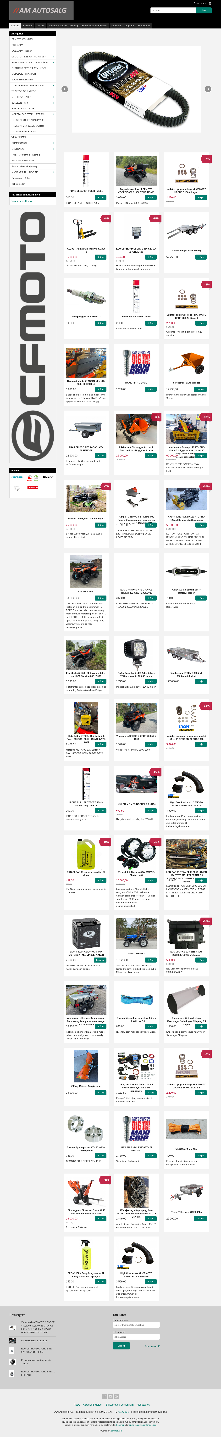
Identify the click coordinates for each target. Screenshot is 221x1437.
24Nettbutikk (116, 1431)
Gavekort (116, 25)
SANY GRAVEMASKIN (22, 160)
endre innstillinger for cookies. (143, 1425)
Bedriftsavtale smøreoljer (94, 25)
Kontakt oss (144, 25)
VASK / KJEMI (18, 137)
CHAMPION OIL (19, 143)
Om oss (40, 25)
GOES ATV (17, 45)
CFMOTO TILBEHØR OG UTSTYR (29, 56)
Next (211, 89)
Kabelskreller (18, 184)
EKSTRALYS (17, 149)
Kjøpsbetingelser (92, 1404)
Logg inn (129, 25)
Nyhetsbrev (143, 1404)
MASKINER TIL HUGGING (25, 172)
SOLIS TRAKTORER (22, 79)
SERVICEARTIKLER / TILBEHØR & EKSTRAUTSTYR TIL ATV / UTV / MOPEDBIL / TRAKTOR (29, 68)
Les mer (120, 1425)
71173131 (123, 1411)
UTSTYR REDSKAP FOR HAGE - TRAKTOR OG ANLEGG (28, 88)
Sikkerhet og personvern (120, 1404)
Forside (15, 25)
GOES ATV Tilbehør (21, 51)
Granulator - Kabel (20, 178)
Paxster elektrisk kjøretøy (24, 166)
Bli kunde (28, 25)
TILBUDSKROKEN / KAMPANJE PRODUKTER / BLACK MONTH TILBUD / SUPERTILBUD (27, 126)
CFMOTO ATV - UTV (22, 39)
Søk (204, 10)
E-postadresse (120, 1320)
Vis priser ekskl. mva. (22, 201)
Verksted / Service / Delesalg (63, 25)
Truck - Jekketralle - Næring (25, 154)
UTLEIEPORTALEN (21, 97)
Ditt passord (119, 1332)
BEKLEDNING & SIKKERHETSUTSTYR (23, 105)
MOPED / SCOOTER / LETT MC (28, 114)
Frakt (77, 1404)
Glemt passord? (152, 1346)
